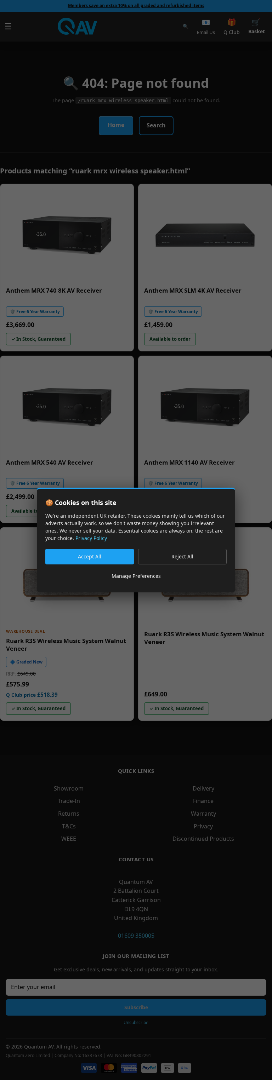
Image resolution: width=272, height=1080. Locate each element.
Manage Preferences (136, 576)
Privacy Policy (91, 538)
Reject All (182, 556)
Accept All (89, 556)
